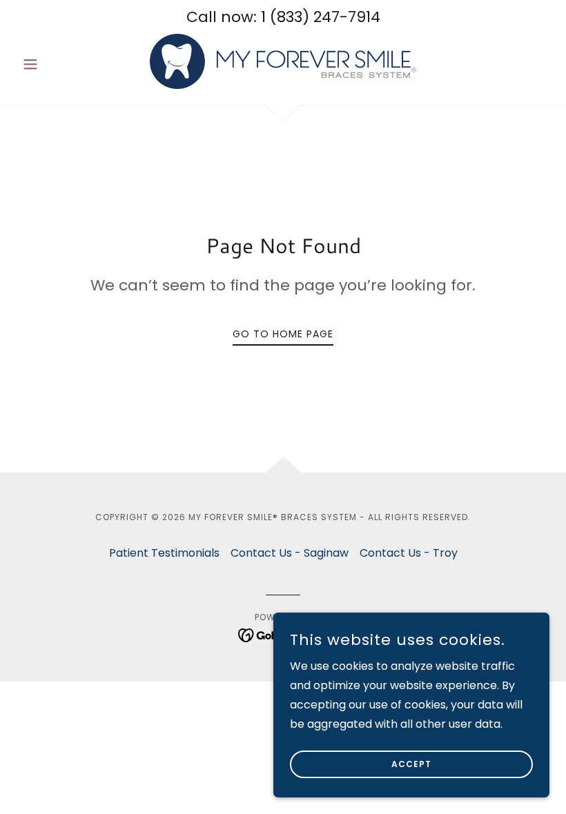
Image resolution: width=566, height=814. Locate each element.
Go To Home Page (283, 334)
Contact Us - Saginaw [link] (290, 553)
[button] (57, 64)
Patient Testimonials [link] (164, 553)
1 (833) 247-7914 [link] (320, 17)
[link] (283, 61)
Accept (411, 764)
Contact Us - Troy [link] (409, 553)
